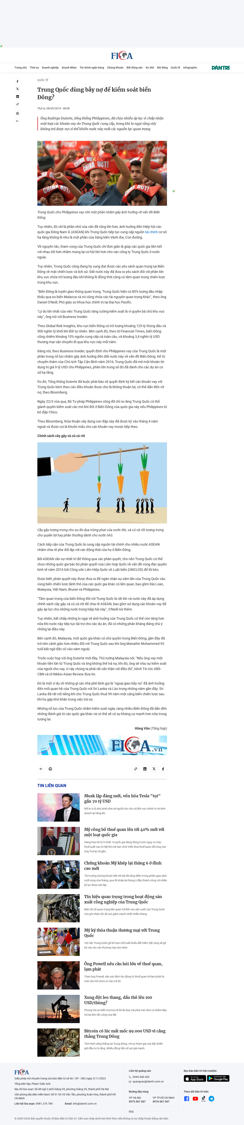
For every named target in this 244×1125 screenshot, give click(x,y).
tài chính (151, 232)
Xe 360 (150, 67)
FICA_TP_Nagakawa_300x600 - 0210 (201, 80)
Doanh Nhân (69, 67)
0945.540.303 (141, 1076)
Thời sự (34, 67)
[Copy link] (17, 104)
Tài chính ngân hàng (92, 67)
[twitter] (17, 89)
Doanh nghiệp (50, 67)
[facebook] (17, 81)
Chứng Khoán (115, 67)
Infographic (190, 67)
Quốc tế (175, 67)
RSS (131, 1111)
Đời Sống (162, 67)
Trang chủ (20, 67)
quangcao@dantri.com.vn (148, 1081)
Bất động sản (135, 67)
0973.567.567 (137, 1101)
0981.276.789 (44, 1103)
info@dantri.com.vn (85, 1103)
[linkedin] (17, 97)
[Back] (17, 121)
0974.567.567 (161, 1101)
